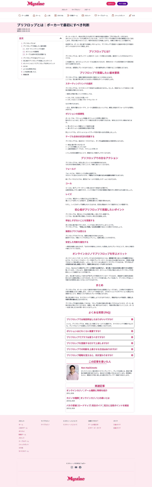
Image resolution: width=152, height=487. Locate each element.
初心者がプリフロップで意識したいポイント (38, 61)
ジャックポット (120, 15)
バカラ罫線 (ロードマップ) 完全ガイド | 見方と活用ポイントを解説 (97, 405)
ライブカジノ (76, 10)
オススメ (22, 431)
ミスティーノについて (70, 424)
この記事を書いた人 (29, 72)
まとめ (25, 66)
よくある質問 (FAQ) (29, 69)
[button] (61, 38)
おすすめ (60, 15)
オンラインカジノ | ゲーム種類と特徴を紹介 (86, 390)
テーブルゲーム (103, 15)
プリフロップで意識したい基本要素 (35, 46)
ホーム (38, 15)
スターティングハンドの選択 (35, 49)
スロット (65, 10)
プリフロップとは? (29, 43)
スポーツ (87, 10)
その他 (134, 15)
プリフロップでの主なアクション (34, 58)
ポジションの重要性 (32, 52)
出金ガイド (117, 428)
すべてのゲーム (24, 451)
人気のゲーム (23, 428)
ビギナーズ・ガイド (94, 428)
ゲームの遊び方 (93, 424)
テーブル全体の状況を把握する (36, 54)
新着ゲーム (74, 15)
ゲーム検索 (25, 15)
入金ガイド (117, 424)
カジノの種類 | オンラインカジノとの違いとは (88, 397)
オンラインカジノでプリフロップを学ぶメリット (39, 63)
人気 (48, 15)
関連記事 (26, 75)
